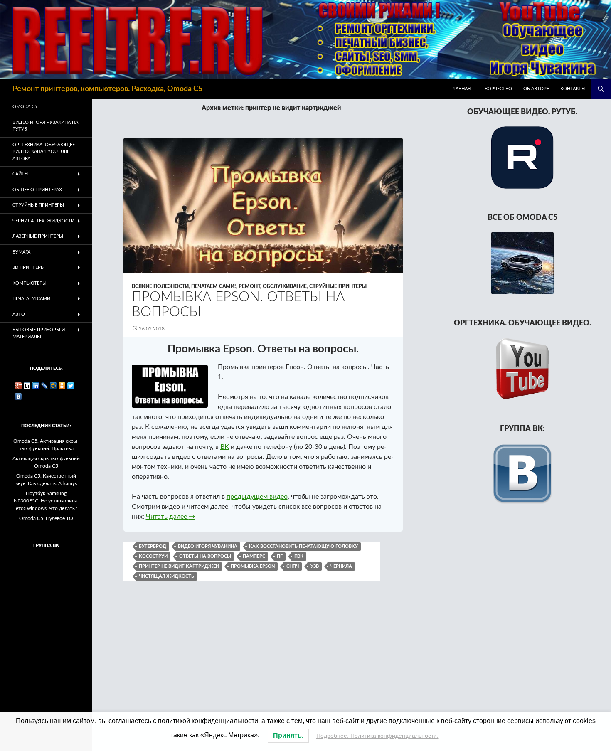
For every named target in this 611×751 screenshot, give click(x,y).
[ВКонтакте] (18, 396)
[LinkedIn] (36, 385)
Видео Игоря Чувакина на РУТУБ (45, 126)
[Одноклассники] (62, 385)
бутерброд (152, 546)
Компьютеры (29, 283)
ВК (224, 446)
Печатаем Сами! (213, 286)
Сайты (20, 174)
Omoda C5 (24, 106)
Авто (18, 314)
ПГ (280, 556)
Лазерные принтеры (37, 236)
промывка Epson (253, 566)
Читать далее (170, 516)
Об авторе (536, 88)
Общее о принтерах (37, 189)
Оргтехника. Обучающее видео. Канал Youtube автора (43, 152)
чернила (341, 566)
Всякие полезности (160, 286)
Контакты (573, 88)
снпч (292, 566)
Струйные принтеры (338, 286)
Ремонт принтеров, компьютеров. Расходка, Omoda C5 (107, 89)
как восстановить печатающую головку (303, 546)
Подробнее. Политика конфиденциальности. (377, 735)
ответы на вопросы (205, 556)
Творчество (497, 88)
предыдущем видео (257, 496)
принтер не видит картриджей (179, 566)
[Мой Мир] (53, 385)
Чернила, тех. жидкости (43, 221)
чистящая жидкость (166, 576)
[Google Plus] (18, 385)
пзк (298, 556)
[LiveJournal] (44, 385)
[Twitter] (71, 385)
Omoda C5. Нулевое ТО (46, 518)
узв (314, 566)
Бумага (21, 252)
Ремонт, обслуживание (273, 286)
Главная (460, 88)
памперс (254, 556)
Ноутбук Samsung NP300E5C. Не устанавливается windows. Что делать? (46, 501)
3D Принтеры (28, 267)
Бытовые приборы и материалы (38, 333)
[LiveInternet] (27, 385)
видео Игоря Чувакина (207, 546)
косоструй (153, 556)
